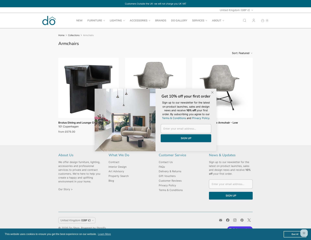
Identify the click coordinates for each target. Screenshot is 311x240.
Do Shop (74, 227)
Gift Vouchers (167, 176)
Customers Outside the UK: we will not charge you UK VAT (155, 3)
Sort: (240, 53)
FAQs (162, 166)
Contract (114, 162)
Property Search (119, 176)
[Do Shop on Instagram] (234, 220)
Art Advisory (116, 171)
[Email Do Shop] (220, 220)
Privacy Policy (167, 185)
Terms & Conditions (171, 190)
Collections (74, 35)
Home (61, 35)
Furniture (94, 20)
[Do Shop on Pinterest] (242, 220)
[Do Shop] (49, 20)
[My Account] (253, 20)
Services (198, 20)
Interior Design (118, 166)
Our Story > (65, 189)
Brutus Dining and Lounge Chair (78, 122)
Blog (111, 180)
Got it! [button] (295, 234)
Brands (160, 20)
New (79, 20)
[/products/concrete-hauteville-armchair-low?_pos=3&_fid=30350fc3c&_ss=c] (222, 88)
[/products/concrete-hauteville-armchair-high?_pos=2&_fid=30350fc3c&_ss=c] (155, 88)
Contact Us (166, 162)
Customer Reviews (170, 180)
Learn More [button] (104, 234)
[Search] (244, 20)
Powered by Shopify (93, 227)
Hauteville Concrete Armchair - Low (215, 122)
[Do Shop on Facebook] (227, 220)
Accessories (138, 20)
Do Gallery (179, 20)
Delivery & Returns (170, 171)
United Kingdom (235, 10)
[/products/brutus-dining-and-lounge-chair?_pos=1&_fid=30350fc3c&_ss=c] (88, 88)
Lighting (116, 20)
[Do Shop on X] (249, 220)
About (216, 20)
